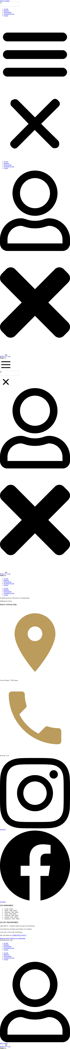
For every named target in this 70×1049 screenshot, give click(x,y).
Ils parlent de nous (9, 14)
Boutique (6, 10)
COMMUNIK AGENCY (19, 935)
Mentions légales (5, 938)
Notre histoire (7, 12)
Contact (6, 15)
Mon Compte (4, 1043)
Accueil (6, 9)
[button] (35, 88)
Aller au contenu (5, 1)
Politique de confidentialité (17, 938)
